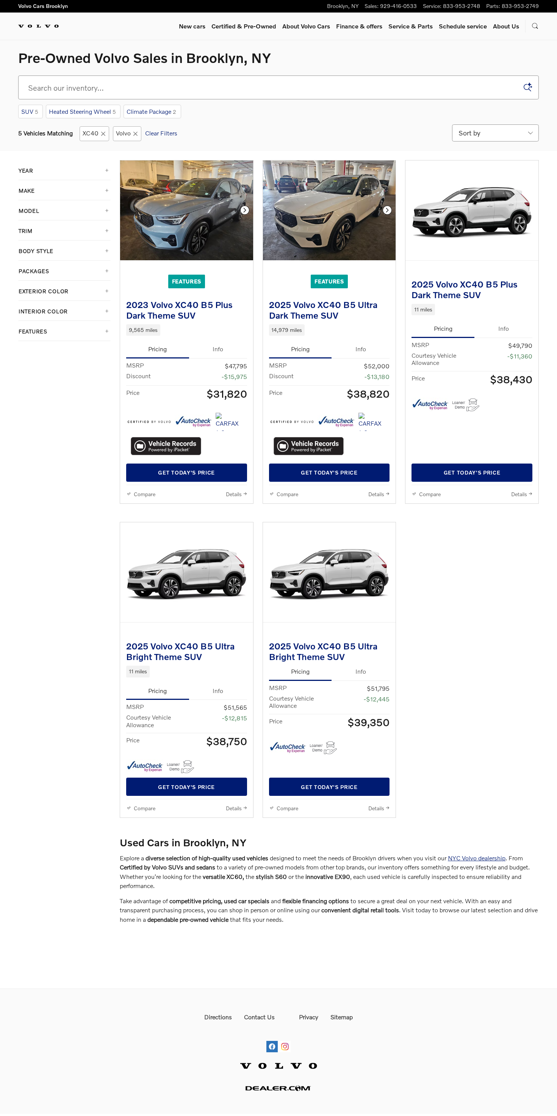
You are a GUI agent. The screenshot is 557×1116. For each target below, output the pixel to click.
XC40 (91, 133)
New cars (192, 26)
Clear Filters (161, 133)
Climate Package (151, 111)
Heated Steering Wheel (82, 111)
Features (187, 281)
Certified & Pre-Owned (243, 26)
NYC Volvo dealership (476, 857)
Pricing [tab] (157, 348)
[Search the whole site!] (535, 26)
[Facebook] (272, 1039)
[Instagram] (285, 1039)
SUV (29, 111)
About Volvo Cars (306, 26)
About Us (506, 26)
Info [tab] (218, 348)
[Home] (38, 26)
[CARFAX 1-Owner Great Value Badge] (230, 422)
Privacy (308, 1016)
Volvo (123, 133)
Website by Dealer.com (278, 1088)
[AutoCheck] (194, 422)
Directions (218, 1016)
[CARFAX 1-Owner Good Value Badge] (372, 422)
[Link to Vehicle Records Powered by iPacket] (166, 446)
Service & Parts (410, 26)
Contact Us (259, 1016)
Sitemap (341, 1016)
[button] (186, 330)
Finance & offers (359, 26)
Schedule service (463, 26)
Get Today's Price (186, 472)
